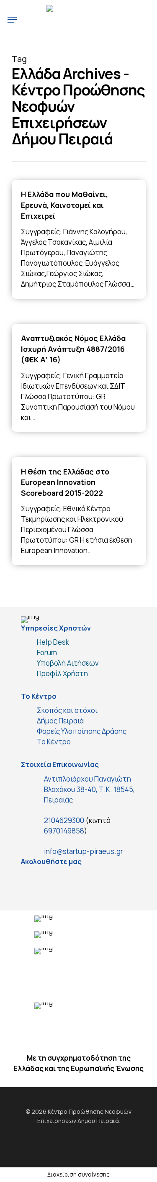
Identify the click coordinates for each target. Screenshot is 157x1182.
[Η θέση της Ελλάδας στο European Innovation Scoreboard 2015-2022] (79, 511)
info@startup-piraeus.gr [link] (83, 851)
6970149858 (64, 831)
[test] (31, 880)
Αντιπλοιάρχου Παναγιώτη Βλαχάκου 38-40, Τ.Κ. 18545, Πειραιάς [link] (89, 789)
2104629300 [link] (64, 820)
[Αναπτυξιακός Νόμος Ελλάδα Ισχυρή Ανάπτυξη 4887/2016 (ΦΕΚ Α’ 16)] (79, 378)
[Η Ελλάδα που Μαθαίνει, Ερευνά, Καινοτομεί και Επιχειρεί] (79, 239)
